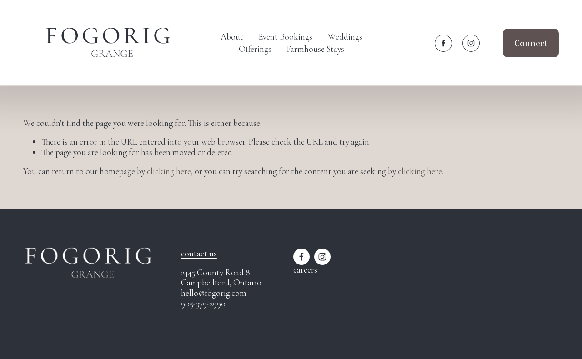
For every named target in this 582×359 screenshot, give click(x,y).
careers (305, 270)
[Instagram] (471, 43)
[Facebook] (443, 43)
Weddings (345, 36)
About (232, 36)
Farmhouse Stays (315, 49)
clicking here (169, 171)
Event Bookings (285, 36)
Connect (530, 43)
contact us (199, 254)
